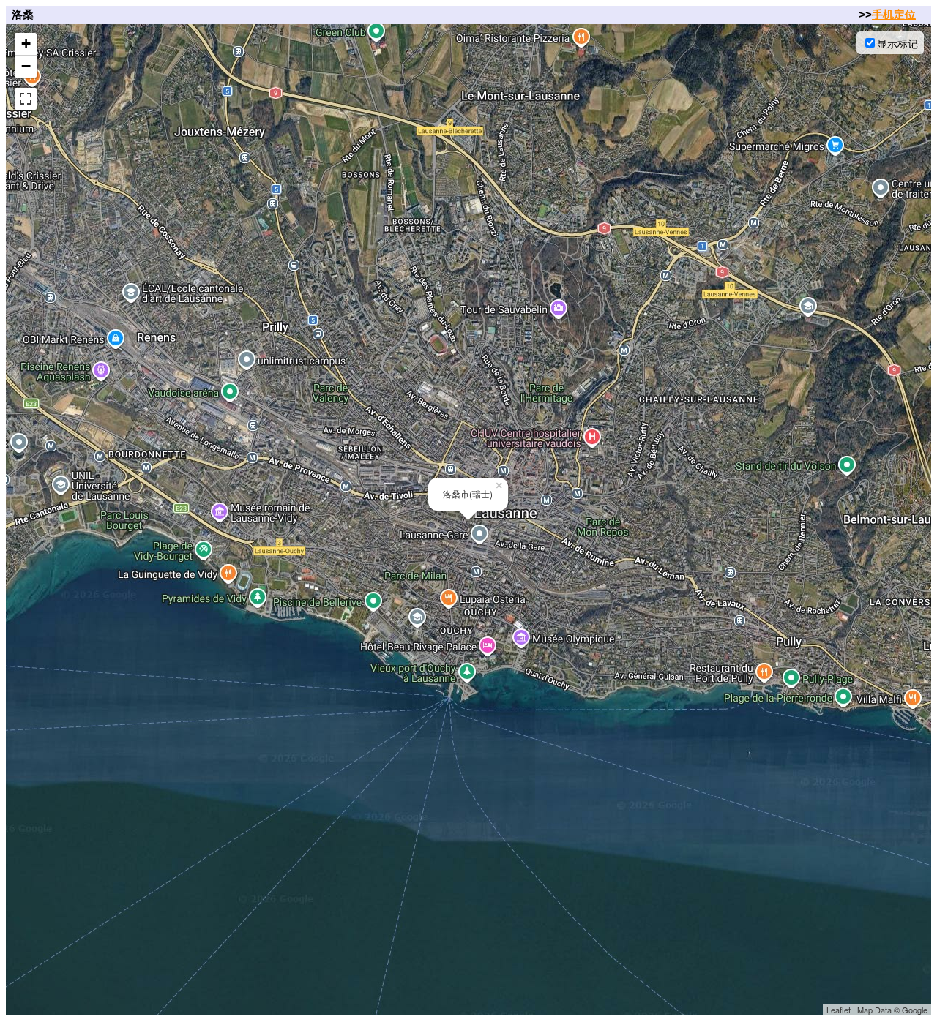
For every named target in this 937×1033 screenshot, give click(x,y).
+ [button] (26, 43)
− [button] (26, 66)
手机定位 (894, 14)
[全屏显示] (26, 99)
